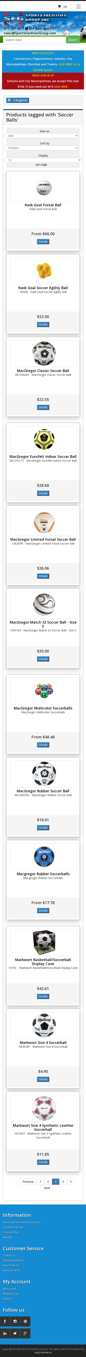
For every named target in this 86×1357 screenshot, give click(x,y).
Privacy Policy (10, 1232)
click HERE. (61, 86)
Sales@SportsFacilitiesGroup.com (30, 33)
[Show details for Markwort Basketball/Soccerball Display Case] (44, 942)
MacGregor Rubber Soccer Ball (43, 791)
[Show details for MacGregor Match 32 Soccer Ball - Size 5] (44, 605)
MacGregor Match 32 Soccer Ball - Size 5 (43, 624)
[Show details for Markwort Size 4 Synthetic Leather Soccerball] (44, 1108)
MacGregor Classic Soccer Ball (43, 370)
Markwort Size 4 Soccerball (43, 1042)
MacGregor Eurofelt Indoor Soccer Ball (43, 456)
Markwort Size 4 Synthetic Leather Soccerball (43, 1127)
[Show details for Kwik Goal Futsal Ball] (44, 187)
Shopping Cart (11, 1293)
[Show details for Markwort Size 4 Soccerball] (44, 1025)
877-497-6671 (14, 28)
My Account (9, 1289)
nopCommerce (43, 1352)
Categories (20, 100)
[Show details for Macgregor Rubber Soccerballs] (44, 856)
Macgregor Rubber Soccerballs (43, 873)
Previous (28, 1181)
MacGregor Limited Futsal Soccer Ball (43, 539)
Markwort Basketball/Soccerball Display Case (43, 961)
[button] (63, 7)
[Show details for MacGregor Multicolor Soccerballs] (44, 690)
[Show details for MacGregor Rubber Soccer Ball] (44, 773)
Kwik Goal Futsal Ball (43, 204)
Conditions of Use (13, 1227)
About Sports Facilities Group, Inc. (22, 1222)
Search (73, 40)
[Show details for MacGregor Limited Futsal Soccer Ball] (44, 522)
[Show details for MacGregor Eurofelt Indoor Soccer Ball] (44, 439)
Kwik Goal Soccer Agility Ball (43, 287)
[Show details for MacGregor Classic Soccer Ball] (44, 353)
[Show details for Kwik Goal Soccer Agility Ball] (44, 270)
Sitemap (7, 1237)
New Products (11, 1265)
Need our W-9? (11, 1270)
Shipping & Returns (13, 1260)
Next (47, 1188)
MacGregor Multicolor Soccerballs (43, 708)
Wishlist (7, 1298)
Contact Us (9, 1255)
